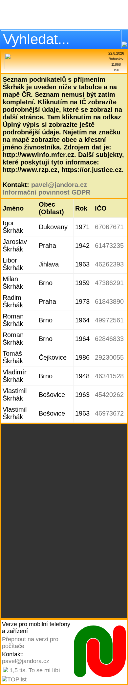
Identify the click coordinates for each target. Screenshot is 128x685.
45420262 (109, 394)
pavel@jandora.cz (59, 184)
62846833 (109, 338)
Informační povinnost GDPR (46, 192)
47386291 (109, 282)
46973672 (109, 413)
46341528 (109, 376)
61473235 (109, 245)
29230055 (109, 357)
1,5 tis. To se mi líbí (35, 670)
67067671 (109, 227)
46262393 (109, 264)
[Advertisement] (64, 14)
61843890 (109, 301)
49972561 (109, 320)
